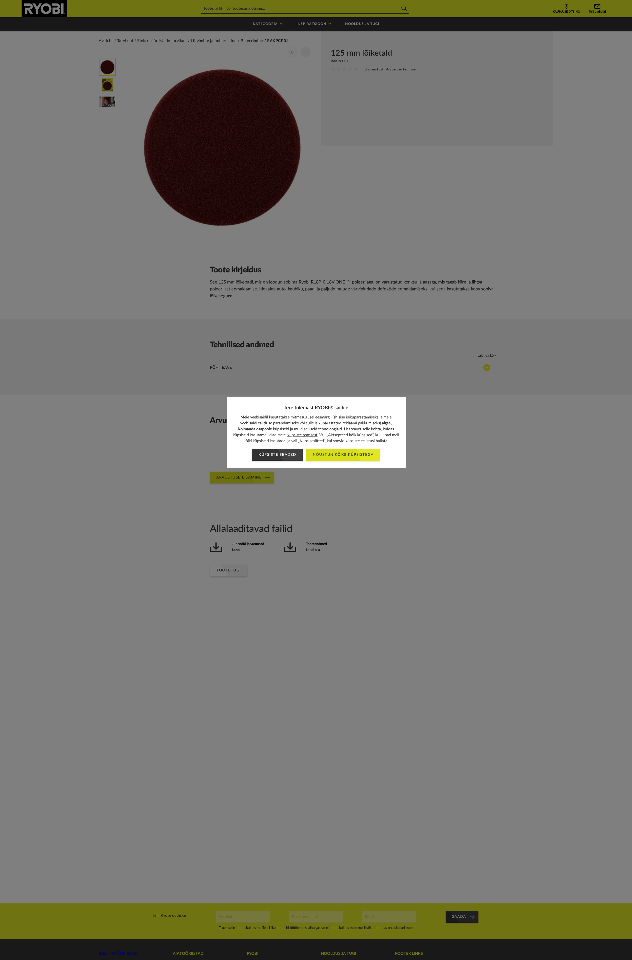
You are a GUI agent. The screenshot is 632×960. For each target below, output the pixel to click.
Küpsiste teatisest (302, 435)
